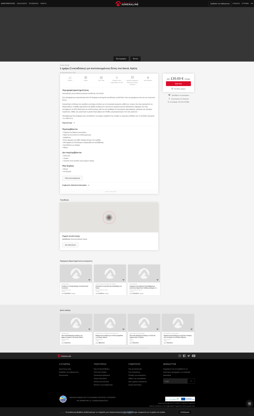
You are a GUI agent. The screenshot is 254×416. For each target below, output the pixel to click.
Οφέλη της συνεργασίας (137, 378)
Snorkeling (106, 284)
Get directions (70, 245)
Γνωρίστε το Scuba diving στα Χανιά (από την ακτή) (75, 287)
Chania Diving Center (111, 191)
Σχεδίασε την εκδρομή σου (220, 4)
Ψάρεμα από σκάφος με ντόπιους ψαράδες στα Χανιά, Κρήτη (109, 336)
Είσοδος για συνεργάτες (137, 375)
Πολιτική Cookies (100, 372)
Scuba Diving (64, 65)
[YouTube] (193, 356)
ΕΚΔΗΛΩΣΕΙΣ (22, 3)
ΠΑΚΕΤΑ (43, 3)
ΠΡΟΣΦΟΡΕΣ (33, 3)
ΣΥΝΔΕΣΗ (236, 3)
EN (252, 3)
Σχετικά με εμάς (65, 369)
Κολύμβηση (113, 284)
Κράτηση (178, 84)
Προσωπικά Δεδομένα (102, 375)
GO (191, 381)
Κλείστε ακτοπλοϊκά (101, 382)
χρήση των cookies (158, 412)
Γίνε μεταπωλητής (135, 369)
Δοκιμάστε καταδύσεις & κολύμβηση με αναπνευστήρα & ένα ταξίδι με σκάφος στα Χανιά (143, 287)
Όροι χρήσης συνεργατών (137, 382)
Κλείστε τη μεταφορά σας (103, 385)
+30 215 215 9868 (183, 102)
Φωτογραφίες (121, 59)
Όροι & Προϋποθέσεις (102, 369)
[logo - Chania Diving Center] (102, 191)
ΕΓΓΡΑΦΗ (245, 3)
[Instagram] (179, 356)
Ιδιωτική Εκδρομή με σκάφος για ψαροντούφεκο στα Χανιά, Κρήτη (72, 336)
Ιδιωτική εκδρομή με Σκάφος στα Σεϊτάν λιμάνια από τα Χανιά (142, 336)
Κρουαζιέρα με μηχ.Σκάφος (137, 333)
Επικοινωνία (63, 375)
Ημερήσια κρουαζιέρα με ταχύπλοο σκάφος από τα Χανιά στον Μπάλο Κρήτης (178, 336)
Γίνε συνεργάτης (134, 372)
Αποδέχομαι (184, 412)
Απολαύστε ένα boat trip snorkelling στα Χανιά (109, 287)
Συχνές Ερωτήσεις (100, 378)
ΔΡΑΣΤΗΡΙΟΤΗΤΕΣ (8, 3)
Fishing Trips (65, 333)
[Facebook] (184, 356)
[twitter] (188, 356)
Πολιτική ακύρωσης (72, 178)
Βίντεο (135, 59)
